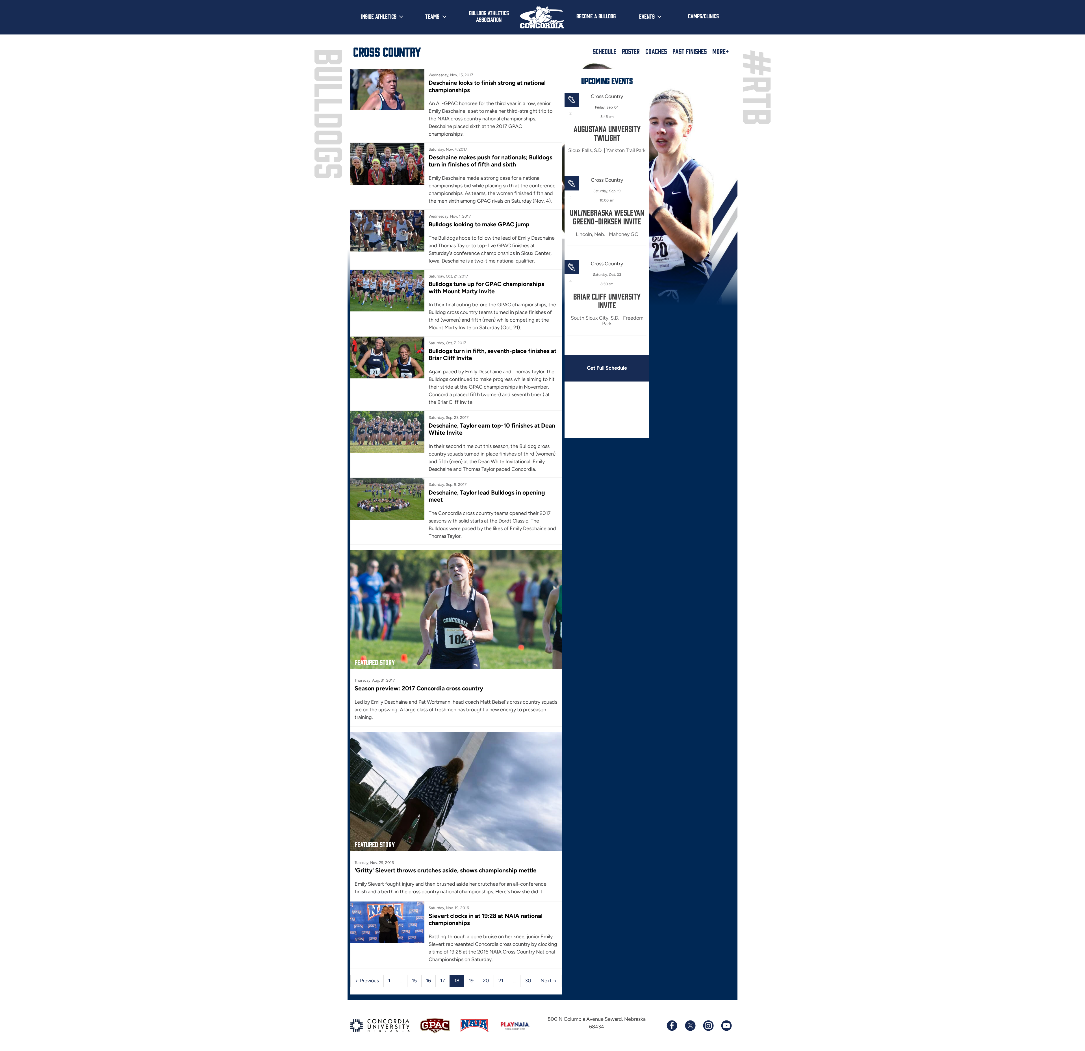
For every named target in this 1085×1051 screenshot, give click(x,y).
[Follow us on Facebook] (672, 1026)
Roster (631, 51)
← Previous (367, 981)
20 (486, 981)
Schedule (604, 51)
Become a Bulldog (596, 15)
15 (414, 981)
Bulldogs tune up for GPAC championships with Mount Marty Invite (486, 287)
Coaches (656, 51)
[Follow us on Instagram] (708, 1026)
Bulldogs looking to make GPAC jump (479, 224)
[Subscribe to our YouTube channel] (726, 1026)
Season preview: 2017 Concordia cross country (419, 688)
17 (442, 981)
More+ (720, 51)
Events (647, 16)
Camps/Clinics (703, 15)
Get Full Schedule (607, 368)
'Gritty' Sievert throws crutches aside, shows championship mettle (446, 870)
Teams (432, 16)
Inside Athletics (378, 16)
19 (471, 981)
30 (528, 981)
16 (428, 981)
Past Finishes (689, 51)
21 (500, 981)
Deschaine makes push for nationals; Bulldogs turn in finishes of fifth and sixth (490, 161)
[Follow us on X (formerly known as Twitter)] (690, 1026)
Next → (549, 981)
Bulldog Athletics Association (489, 16)
